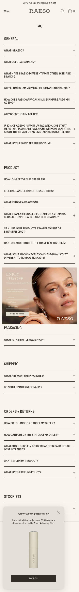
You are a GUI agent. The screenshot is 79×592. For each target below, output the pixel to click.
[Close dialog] (74, 270)
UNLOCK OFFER (17, 314)
